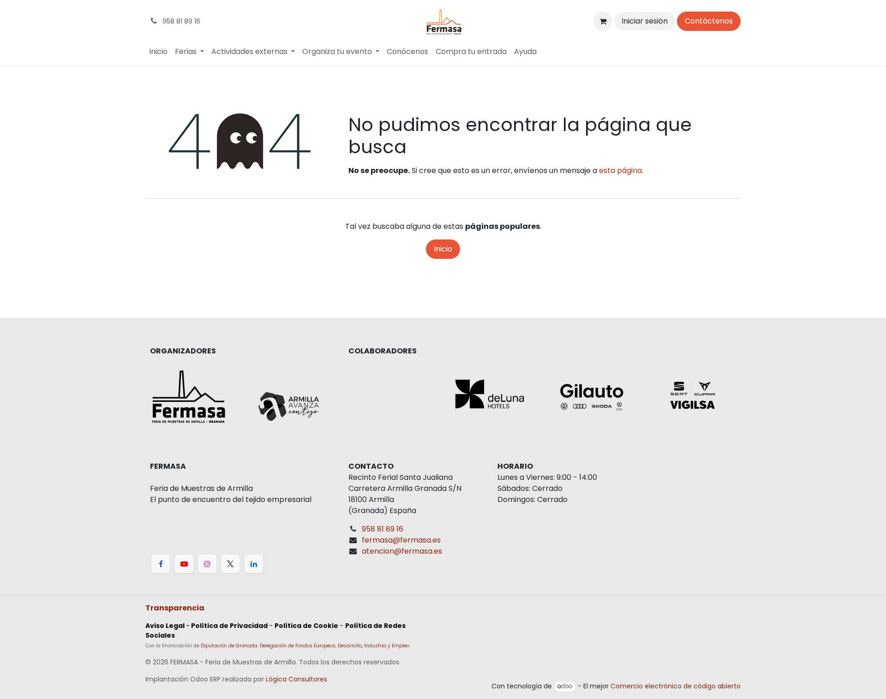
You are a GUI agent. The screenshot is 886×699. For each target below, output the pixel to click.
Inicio (443, 249)
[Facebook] (160, 564)
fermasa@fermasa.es (401, 540)
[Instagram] (207, 564)
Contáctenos (709, 21)
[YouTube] (184, 564)
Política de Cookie (306, 625)
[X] (230, 564)
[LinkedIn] (254, 564)
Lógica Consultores (296, 679)
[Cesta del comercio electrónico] (602, 21)
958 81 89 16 (382, 529)
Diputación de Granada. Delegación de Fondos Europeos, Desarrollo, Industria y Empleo (305, 645)
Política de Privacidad (229, 625)
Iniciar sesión (645, 21)
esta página (620, 170)
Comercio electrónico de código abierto (676, 686)
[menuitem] (158, 51)
